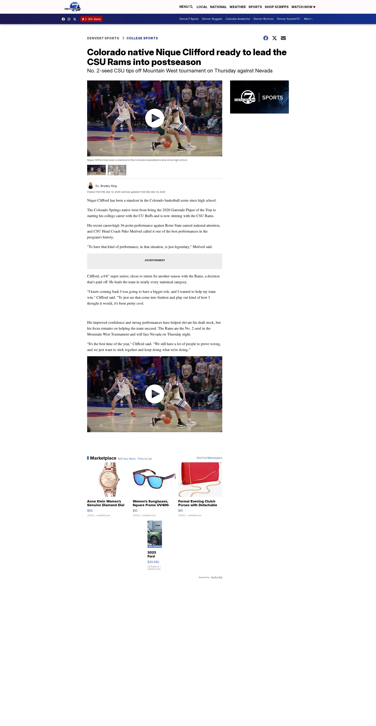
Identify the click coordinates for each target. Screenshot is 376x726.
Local (202, 7)
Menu (184, 6)
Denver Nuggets (212, 19)
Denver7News (64, 19)
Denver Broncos (264, 19)
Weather (238, 7)
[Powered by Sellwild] (216, 577)
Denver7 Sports (189, 19)
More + (308, 19)
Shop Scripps (277, 7)
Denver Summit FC (288, 19)
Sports (255, 7)
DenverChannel (75, 19)
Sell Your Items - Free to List (135, 458)
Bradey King (108, 186)
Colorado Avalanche (238, 19)
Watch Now (302, 7)
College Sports (142, 38)
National (218, 7)
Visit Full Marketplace (209, 458)
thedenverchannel (70, 19)
